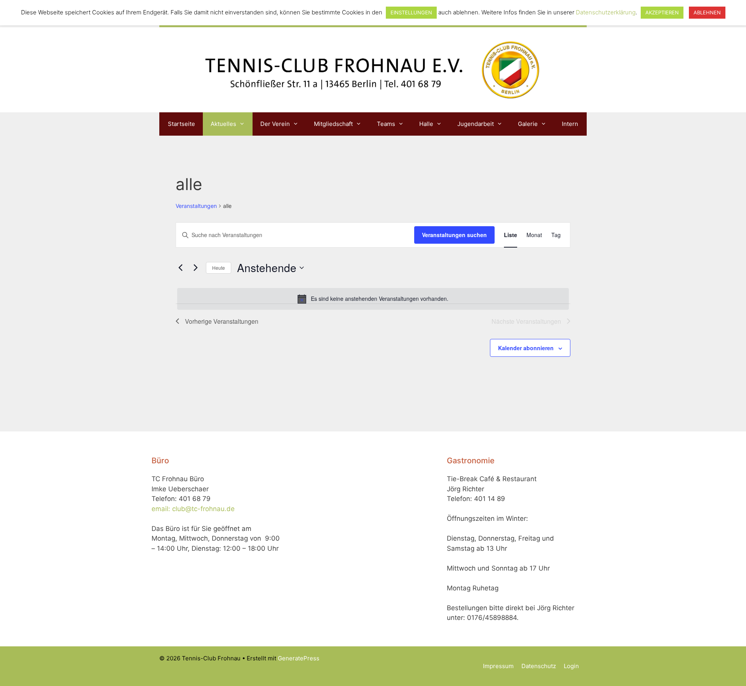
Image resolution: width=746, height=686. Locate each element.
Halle (426, 123)
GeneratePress (298, 658)
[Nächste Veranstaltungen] (195, 267)
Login (571, 666)
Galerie (528, 123)
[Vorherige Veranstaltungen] (180, 267)
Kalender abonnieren (526, 348)
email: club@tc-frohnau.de (193, 509)
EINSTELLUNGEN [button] (411, 12)
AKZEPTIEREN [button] (662, 12)
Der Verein (275, 123)
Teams (386, 123)
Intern (570, 123)
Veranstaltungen (196, 205)
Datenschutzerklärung (606, 12)
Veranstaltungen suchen (454, 235)
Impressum (498, 666)
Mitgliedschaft (333, 123)
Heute (218, 267)
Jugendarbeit (475, 123)
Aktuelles (223, 123)
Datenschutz (538, 666)
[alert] (373, 299)
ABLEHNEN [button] (707, 12)
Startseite (181, 123)
